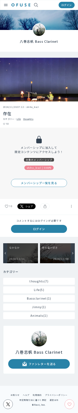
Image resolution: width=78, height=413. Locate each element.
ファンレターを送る (42, 364)
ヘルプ (26, 394)
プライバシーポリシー (56, 394)
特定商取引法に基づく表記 (32, 399)
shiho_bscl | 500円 (39, 167)
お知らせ (15, 394)
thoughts (28, 118)
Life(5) (39, 290)
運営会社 (54, 399)
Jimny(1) (39, 307)
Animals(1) (39, 316)
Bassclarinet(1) (39, 298)
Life (19, 118)
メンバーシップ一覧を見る (39, 183)
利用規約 (37, 394)
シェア (29, 206)
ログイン (66, 5)
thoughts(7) (38, 281)
